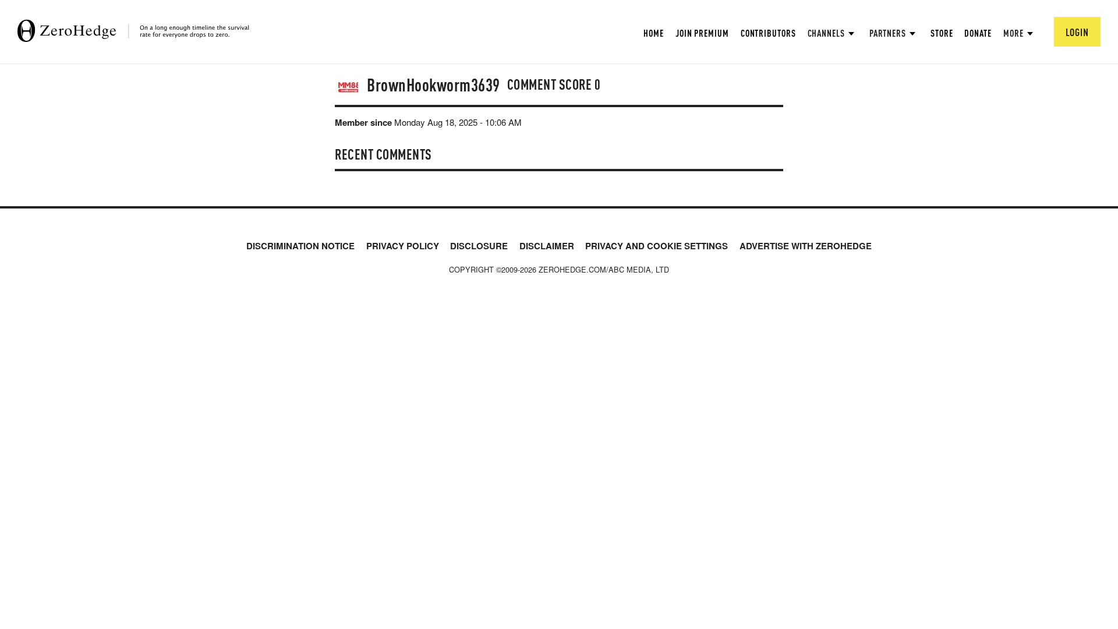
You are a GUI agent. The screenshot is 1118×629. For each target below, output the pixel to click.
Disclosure (479, 245)
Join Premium (702, 33)
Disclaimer (546, 245)
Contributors (768, 33)
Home (653, 33)
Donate (977, 33)
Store (942, 33)
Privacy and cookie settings (656, 245)
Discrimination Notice (300, 245)
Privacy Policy (402, 245)
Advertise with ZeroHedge (806, 245)
